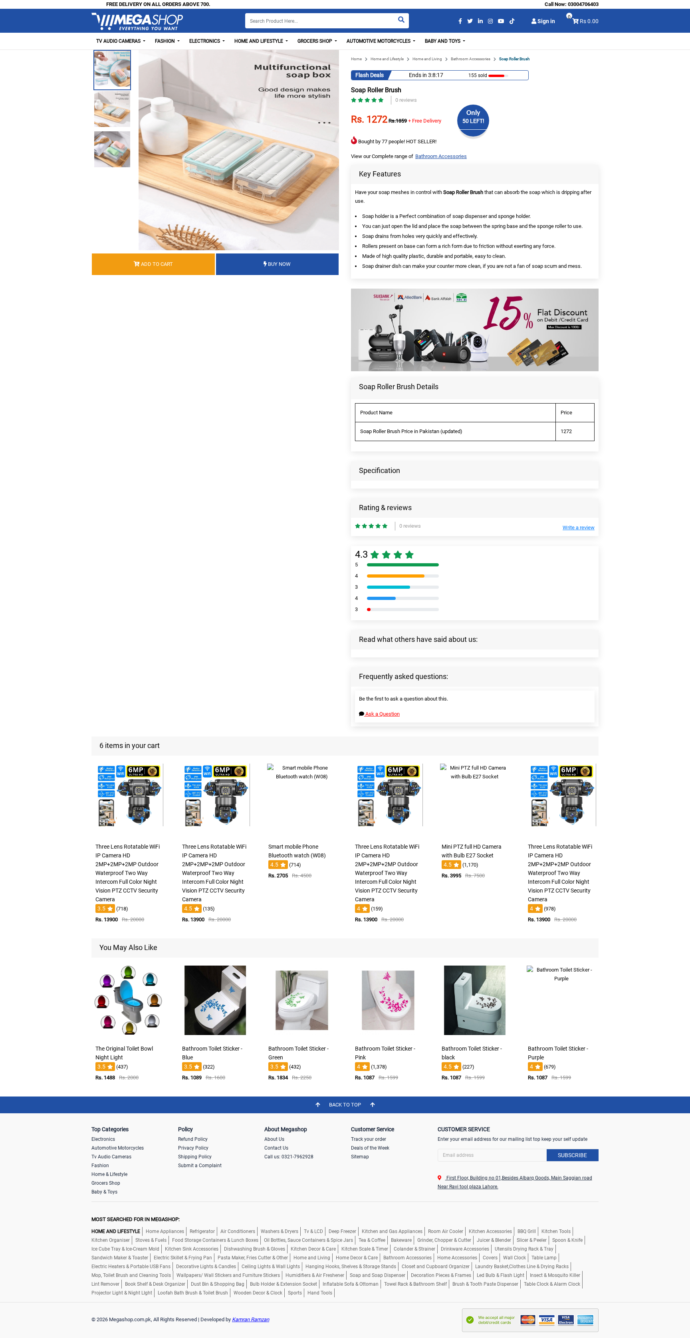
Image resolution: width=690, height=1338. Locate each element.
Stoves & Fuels (151, 1240)
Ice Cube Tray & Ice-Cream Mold (125, 1249)
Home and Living (427, 59)
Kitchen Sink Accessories (191, 1249)
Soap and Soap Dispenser (377, 1275)
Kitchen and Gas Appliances (392, 1231)
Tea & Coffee (372, 1240)
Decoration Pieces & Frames (441, 1275)
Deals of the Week (370, 1148)
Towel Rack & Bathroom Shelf (415, 1284)
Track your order (368, 1139)
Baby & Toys (104, 1192)
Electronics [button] (205, 41)
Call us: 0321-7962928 (288, 1157)
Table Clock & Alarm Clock (552, 1284)
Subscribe (572, 1155)
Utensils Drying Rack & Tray (524, 1249)
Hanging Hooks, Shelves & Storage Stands (350, 1266)
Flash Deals (369, 75)
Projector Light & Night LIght (121, 1293)
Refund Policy (193, 1139)
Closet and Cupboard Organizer (436, 1266)
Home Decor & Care (357, 1258)
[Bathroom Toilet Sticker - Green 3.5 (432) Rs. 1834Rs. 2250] (302, 1036)
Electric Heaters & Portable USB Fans (131, 1266)
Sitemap (360, 1157)
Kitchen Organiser (110, 1240)
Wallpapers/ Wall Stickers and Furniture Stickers (228, 1275)
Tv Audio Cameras (111, 1157)
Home (356, 59)
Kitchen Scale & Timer (364, 1249)
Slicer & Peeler (532, 1240)
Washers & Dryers (279, 1231)
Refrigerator (202, 1231)
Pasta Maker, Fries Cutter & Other (253, 1258)
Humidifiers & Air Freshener (315, 1275)
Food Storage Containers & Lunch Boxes (215, 1240)
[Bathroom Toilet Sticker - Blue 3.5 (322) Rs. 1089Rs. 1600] (215, 1036)
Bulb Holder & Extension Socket (283, 1284)
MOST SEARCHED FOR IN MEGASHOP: (135, 1219)
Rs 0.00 (589, 21)
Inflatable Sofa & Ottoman (351, 1284)
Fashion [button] (165, 41)
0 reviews (406, 100)
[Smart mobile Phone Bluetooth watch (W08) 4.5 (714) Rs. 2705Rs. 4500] (302, 834)
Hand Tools (319, 1293)
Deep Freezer (342, 1231)
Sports (295, 1293)
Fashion (100, 1165)
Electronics (103, 1139)
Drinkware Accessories (465, 1249)
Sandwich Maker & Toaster (119, 1258)
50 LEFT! (473, 121)
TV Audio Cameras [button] (119, 41)
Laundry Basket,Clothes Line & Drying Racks (522, 1266)
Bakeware (401, 1240)
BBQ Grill (527, 1231)
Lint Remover (105, 1284)
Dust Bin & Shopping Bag (217, 1284)
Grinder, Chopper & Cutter (444, 1240)
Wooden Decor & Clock (258, 1293)
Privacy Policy (193, 1148)
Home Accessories (457, 1258)
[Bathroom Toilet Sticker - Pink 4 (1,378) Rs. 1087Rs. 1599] (388, 1036)
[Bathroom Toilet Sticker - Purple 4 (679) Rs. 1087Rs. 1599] (561, 1036)
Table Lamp (544, 1258)
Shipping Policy (195, 1157)
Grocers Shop (105, 1183)
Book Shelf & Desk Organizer (155, 1284)
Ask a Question (382, 714)
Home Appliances (165, 1231)
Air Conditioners (237, 1231)
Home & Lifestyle (109, 1174)
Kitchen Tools (556, 1231)
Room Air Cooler (445, 1231)
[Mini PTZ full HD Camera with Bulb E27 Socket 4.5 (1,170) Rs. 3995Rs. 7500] (475, 834)
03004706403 (583, 4)
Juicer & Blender (494, 1240)
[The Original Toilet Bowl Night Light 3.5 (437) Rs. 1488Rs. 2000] (128, 1036)
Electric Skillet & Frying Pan (183, 1258)
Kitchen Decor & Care (313, 1249)
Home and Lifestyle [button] (259, 41)
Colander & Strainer (414, 1249)
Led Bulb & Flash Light (500, 1275)
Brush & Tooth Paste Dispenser (485, 1284)
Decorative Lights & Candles (206, 1266)
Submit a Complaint (200, 1165)
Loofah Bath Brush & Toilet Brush (193, 1293)
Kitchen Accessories (490, 1231)
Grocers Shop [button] (315, 41)
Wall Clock (514, 1258)
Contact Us (276, 1148)
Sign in (545, 21)
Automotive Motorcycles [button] (379, 41)
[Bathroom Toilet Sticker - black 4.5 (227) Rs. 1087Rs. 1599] (475, 1036)
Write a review (579, 527)
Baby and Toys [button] (443, 41)
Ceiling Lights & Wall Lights (271, 1266)
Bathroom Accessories (470, 59)
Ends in (418, 75)
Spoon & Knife (567, 1240)
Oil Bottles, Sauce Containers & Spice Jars (308, 1240)
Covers (490, 1258)
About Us (274, 1139)
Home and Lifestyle (387, 59)
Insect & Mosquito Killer (555, 1275)
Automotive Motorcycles (117, 1148)
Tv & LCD (313, 1231)
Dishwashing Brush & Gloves (254, 1249)
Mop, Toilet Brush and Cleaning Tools (131, 1275)
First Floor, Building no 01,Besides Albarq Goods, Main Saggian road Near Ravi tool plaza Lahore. (515, 1182)
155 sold (477, 75)
